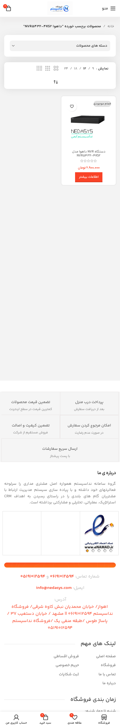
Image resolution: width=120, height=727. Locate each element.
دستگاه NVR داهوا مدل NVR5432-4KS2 (88, 153)
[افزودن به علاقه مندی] (72, 106)
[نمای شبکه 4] (39, 68)
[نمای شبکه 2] (56, 68)
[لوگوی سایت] (60, 8)
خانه (110, 26)
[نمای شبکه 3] (47, 68)
